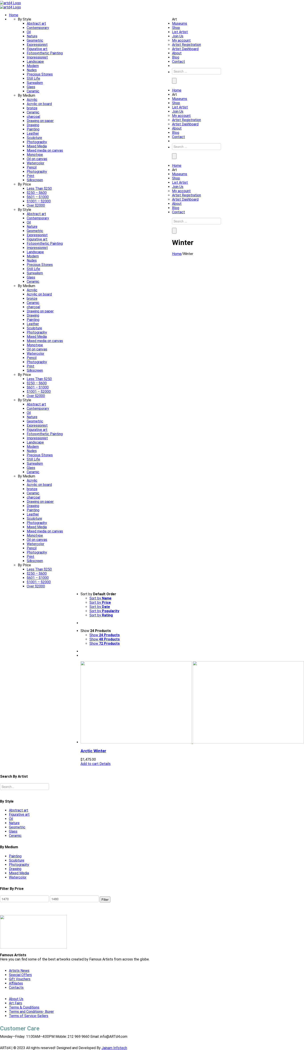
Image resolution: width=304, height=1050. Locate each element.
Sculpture (16, 860)
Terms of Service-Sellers (28, 1016)
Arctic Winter (93, 750)
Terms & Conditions (24, 1007)
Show (104, 635)
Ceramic (15, 836)
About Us (16, 999)
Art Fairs (15, 1003)
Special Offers (20, 975)
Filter (105, 899)
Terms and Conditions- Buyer (31, 1011)
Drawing (15, 869)
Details (105, 764)
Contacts (16, 987)
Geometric (17, 827)
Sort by (100, 598)
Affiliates (16, 983)
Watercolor (17, 877)
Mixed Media (19, 873)
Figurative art (19, 814)
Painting (15, 856)
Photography (19, 864)
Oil (11, 819)
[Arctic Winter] (192, 702)
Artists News (19, 970)
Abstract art (18, 810)
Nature (14, 823)
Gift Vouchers (19, 979)
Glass (13, 831)
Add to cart (90, 764)
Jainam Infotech (114, 1048)
